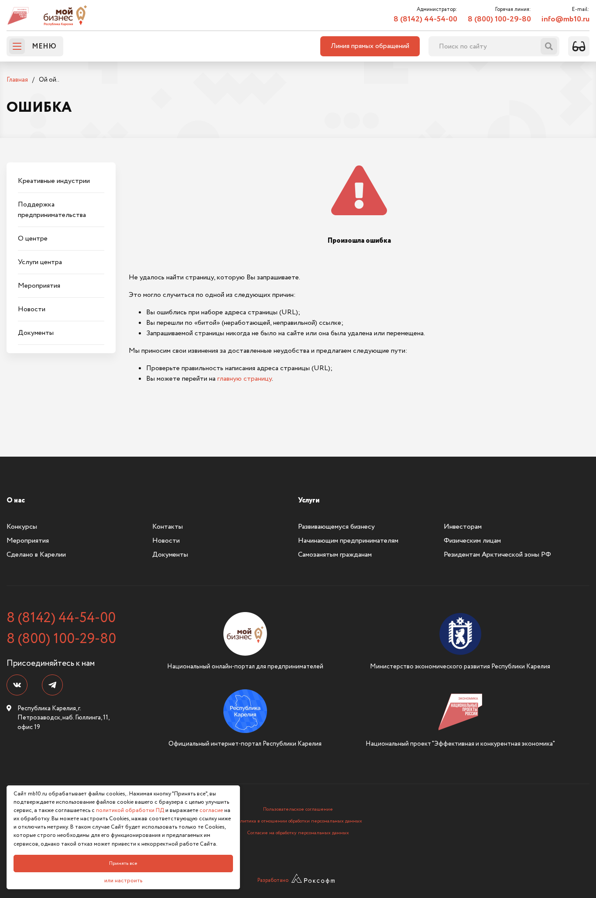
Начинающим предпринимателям (348, 541)
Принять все (123, 863)
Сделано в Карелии (36, 555)
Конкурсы (22, 527)
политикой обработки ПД (130, 810)
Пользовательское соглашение (298, 809)
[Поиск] (549, 46)
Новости (166, 541)
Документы (170, 555)
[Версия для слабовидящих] (578, 46)
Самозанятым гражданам (335, 555)
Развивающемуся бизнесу (336, 527)
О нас (16, 500)
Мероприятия (28, 541)
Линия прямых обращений (370, 46)
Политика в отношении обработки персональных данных (298, 821)
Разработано (272, 880)
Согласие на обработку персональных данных (298, 832)
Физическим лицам (472, 541)
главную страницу (244, 379)
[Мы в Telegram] (52, 684)
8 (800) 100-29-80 (499, 19)
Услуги (308, 500)
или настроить (123, 881)
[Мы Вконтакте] (17, 684)
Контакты (167, 527)
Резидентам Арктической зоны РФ (497, 555)
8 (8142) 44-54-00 (425, 19)
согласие (211, 810)
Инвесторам (463, 527)
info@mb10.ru (565, 19)
